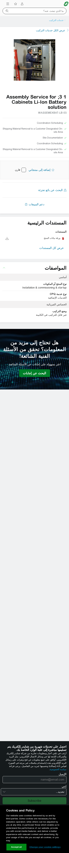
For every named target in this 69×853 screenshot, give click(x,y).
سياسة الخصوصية (58, 769)
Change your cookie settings (44, 847)
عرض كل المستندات (51, 248)
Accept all (16, 847)
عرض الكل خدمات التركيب (50, 30)
